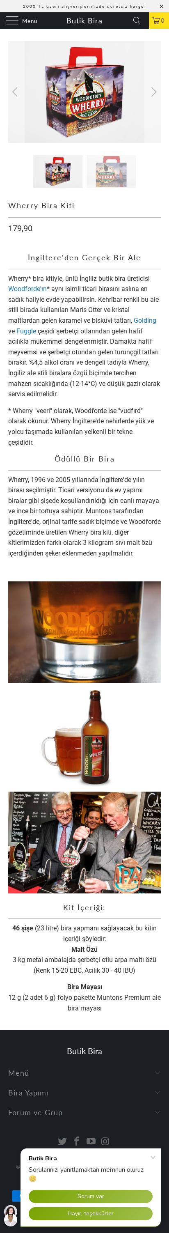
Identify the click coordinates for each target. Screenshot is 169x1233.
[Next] (152, 92)
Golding (145, 320)
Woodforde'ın (27, 289)
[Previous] (16, 92)
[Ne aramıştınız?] (139, 20)
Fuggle (26, 331)
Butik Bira (84, 20)
